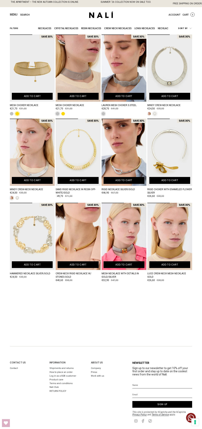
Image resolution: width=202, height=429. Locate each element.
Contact (14, 368)
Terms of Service (160, 414)
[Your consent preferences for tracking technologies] (195, 422)
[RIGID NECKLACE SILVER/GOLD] (124, 152)
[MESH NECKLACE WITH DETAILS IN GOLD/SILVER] (124, 236)
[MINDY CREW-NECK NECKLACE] (169, 68)
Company (96, 368)
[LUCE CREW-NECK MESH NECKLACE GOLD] (169, 236)
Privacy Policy (139, 414)
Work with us (97, 376)
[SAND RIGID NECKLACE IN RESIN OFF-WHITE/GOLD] (78, 152)
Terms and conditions (61, 383)
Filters (14, 28)
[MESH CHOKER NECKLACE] (32, 68)
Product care (56, 379)
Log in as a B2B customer (63, 376)
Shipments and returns (62, 368)
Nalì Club (54, 387)
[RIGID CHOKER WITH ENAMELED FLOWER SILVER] (169, 152)
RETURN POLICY (58, 391)
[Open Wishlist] (6, 423)
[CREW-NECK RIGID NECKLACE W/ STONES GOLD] (78, 236)
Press (94, 372)
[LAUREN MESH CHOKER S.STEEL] (124, 68)
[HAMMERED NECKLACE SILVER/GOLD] (32, 236)
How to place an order (61, 372)
